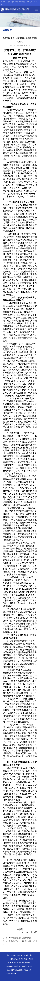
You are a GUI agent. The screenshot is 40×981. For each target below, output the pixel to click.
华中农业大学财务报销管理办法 (20, 938)
